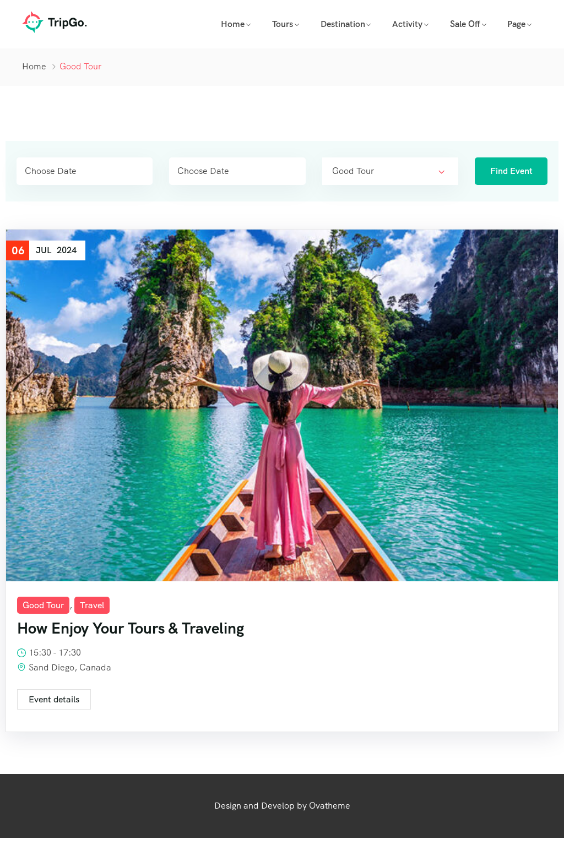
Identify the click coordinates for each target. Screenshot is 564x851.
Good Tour (43, 605)
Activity (407, 24)
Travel (92, 605)
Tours (282, 24)
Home (233, 24)
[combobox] (390, 171)
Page (516, 24)
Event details (54, 699)
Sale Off (465, 24)
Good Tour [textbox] (353, 171)
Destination (343, 24)
